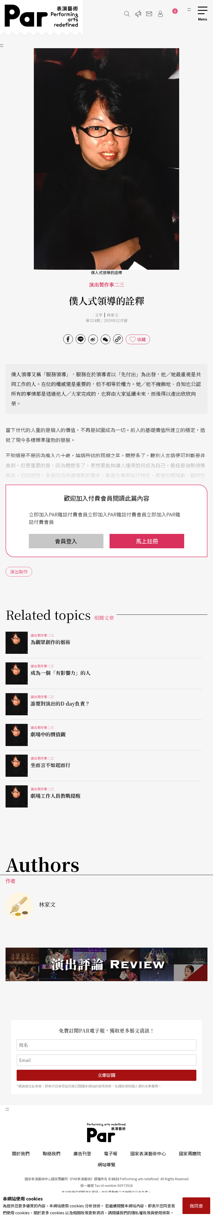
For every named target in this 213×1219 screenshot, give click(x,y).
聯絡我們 (51, 1153)
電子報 (110, 1153)
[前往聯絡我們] (149, 13)
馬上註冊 (147, 541)
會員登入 (66, 541)
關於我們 (21, 1153)
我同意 (196, 1205)
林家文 (112, 315)
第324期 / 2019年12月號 (107, 320)
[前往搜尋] (127, 13)
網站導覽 (106, 1164)
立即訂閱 (106, 1075)
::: (189, 9)
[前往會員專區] (160, 13)
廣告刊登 (82, 1153)
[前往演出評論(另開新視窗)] (106, 964)
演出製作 (19, 571)
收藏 (141, 339)
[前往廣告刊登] (138, 13)
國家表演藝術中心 (148, 1153)
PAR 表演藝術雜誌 (106, 1132)
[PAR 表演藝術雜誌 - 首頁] (41, 17)
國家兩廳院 (190, 1153)
